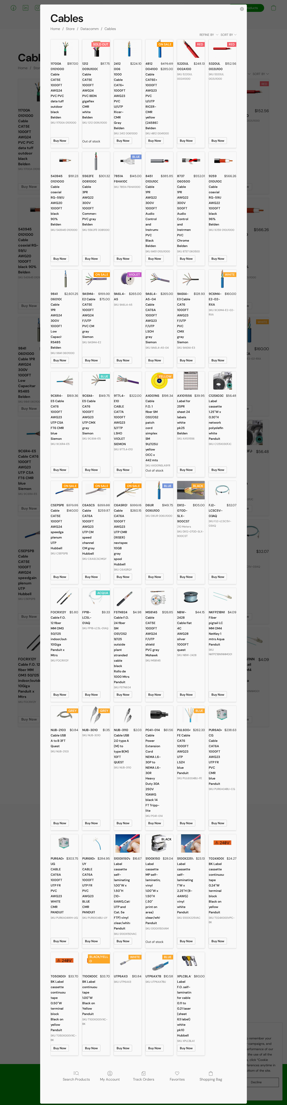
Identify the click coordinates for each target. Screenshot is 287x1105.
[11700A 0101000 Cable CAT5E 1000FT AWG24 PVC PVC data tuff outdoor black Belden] (64, 48)
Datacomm (89, 28)
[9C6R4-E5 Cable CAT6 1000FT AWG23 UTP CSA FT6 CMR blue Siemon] (64, 380)
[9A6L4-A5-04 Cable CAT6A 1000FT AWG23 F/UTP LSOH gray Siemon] (159, 279)
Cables (110, 28)
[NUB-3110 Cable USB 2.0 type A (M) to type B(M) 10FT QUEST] (127, 715)
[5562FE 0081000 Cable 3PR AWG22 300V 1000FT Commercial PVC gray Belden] (96, 161)
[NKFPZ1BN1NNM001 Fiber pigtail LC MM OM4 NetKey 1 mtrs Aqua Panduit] (222, 597)
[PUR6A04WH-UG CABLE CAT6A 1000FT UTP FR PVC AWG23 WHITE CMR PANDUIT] (64, 843)
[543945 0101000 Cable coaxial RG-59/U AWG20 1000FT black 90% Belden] (64, 161)
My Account (110, 1079)
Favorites (177, 1079)
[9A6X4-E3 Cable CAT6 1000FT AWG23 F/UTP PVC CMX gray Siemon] (191, 279)
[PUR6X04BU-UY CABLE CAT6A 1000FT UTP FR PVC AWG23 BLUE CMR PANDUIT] (96, 843)
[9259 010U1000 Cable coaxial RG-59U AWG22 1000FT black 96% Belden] (222, 161)
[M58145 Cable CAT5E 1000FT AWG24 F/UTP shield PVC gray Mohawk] (159, 597)
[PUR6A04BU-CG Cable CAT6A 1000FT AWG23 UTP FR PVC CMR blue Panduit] (222, 715)
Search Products (76, 1079)
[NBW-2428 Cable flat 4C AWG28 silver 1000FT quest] (191, 597)
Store (70, 28)
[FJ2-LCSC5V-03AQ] (222, 490)
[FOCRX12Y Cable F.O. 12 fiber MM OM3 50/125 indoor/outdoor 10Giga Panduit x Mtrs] (64, 597)
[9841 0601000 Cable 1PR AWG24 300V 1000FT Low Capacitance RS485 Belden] (64, 279)
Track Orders (143, 1079)
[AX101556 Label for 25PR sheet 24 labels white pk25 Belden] (191, 380)
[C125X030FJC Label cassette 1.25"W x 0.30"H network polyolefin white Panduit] (222, 380)
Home (55, 28)
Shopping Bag (211, 1079)
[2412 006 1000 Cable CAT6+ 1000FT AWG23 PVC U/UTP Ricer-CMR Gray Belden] (127, 48)
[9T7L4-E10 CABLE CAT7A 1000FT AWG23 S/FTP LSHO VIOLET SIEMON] (127, 380)
